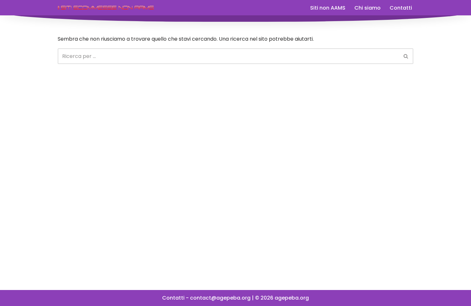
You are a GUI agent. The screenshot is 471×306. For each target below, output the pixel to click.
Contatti (401, 8)
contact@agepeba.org (220, 298)
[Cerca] (406, 56)
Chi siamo (367, 8)
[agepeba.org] (106, 8)
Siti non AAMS (327, 8)
